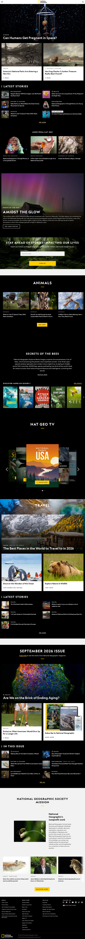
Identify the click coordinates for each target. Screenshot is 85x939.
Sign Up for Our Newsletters (49, 913)
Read (7, 78)
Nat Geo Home (25, 902)
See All (42, 782)
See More (42, 122)
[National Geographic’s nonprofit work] (42, 831)
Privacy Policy (5, 904)
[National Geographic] (42, 1)
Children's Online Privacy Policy (9, 909)
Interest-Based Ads (6, 911)
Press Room (25, 927)
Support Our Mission (27, 923)
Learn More (49, 737)
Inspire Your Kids (26, 911)
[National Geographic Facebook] (66, 902)
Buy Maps (24, 909)
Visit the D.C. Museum (27, 916)
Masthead (24, 925)
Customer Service (46, 904)
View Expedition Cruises (12, 587)
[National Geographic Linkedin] (76, 902)
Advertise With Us (26, 929)
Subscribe (23, 655)
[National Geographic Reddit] (82, 902)
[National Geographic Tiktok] (79, 902)
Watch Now (42, 374)
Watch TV (24, 918)
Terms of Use (5, 902)
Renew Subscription (47, 907)
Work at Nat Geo (46, 911)
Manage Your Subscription (48, 909)
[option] (16, 149)
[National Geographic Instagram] (63, 902)
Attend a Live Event (27, 904)
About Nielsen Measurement (8, 913)
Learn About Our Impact (28, 920)
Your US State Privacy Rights (8, 907)
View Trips (49, 587)
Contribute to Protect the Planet (50, 916)
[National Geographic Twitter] (70, 902)
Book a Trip (24, 907)
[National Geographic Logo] (7, 937)
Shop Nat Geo (25, 913)
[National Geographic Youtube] (73, 902)
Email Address (24, 250)
